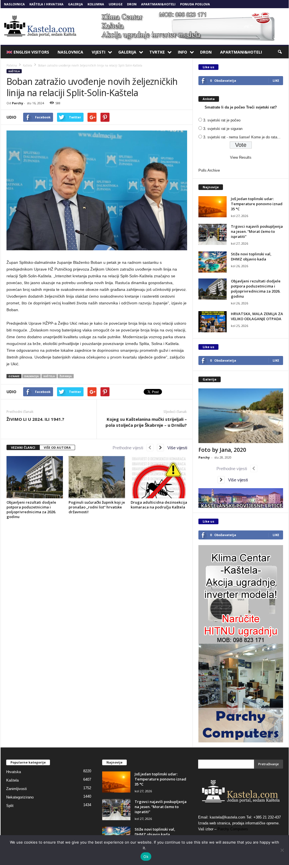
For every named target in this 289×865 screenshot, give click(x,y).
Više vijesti (175, 447)
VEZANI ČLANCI (23, 447)
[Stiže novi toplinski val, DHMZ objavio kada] (212, 262)
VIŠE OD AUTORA (57, 447)
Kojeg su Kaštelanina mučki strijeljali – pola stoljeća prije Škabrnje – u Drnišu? (146, 422)
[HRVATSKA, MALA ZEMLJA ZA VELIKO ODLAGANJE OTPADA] (212, 321)
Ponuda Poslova (195, 4)
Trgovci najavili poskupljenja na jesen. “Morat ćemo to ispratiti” (257, 231)
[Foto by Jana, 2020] (240, 415)
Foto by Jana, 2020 (222, 449)
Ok (145, 856)
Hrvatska (13, 772)
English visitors (31, 52)
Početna (11, 65)
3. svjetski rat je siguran (222, 129)
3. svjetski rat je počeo (221, 120)
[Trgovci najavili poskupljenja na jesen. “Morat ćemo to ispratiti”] (212, 234)
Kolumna (95, 4)
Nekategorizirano (20, 797)
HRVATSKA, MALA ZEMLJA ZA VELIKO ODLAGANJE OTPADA (257, 316)
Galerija (75, 4)
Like (276, 80)
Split (10, 806)
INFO (182, 52)
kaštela (49, 376)
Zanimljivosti (16, 789)
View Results (240, 157)
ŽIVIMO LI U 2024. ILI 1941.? (35, 419)
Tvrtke (157, 52)
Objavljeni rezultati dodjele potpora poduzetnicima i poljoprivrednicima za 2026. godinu (31, 509)
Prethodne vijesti (129, 447)
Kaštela (14, 71)
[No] (282, 850)
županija (66, 376)
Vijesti (98, 52)
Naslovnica (14, 4)
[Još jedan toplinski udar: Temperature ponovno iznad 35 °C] (212, 206)
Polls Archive (209, 170)
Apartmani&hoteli (158, 4)
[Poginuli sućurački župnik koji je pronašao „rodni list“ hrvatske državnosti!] (97, 477)
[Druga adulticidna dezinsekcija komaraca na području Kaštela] (159, 477)
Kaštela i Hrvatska (46, 4)
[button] (280, 52)
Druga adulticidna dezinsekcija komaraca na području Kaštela (159, 505)
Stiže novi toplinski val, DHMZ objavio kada (251, 256)
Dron (132, 4)
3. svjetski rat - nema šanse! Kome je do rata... (242, 137)
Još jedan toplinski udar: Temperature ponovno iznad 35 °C (257, 203)
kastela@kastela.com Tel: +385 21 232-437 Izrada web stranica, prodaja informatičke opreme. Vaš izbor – (239, 823)
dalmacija (31, 376)
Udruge (115, 4)
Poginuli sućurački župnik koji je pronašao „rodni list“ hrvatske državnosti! (97, 507)
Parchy (17, 103)
